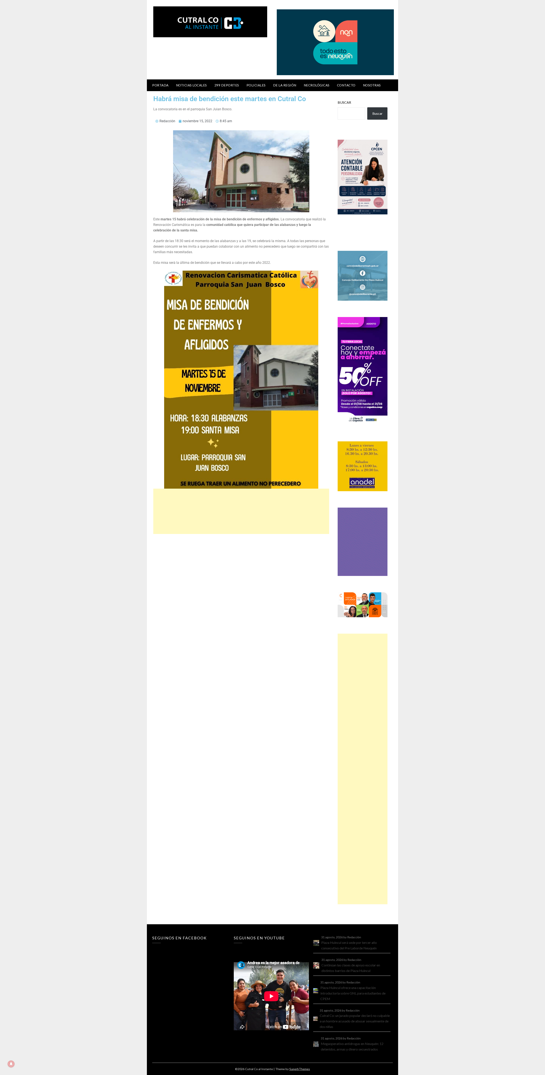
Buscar (344, 102)
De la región (284, 85)
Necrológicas (317, 85)
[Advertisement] (241, 511)
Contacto (346, 85)
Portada (160, 85)
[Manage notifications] (11, 1064)
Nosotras (372, 85)
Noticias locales (191, 85)
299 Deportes (226, 85)
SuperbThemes (299, 1069)
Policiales (256, 85)
